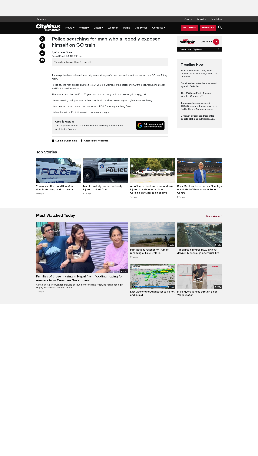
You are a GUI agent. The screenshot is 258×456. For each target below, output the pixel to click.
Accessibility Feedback (96, 140)
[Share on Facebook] (42, 46)
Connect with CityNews (191, 49)
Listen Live (208, 27)
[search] (220, 28)
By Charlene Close (62, 52)
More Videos (213, 216)
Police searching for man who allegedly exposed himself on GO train (106, 42)
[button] (188, 19)
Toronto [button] (40, 19)
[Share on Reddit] (42, 53)
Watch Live (189, 27)
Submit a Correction (66, 140)
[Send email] (42, 60)
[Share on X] (42, 39)
